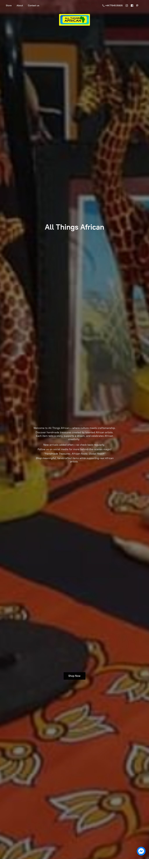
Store (9, 5)
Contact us (33, 5)
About (20, 5)
